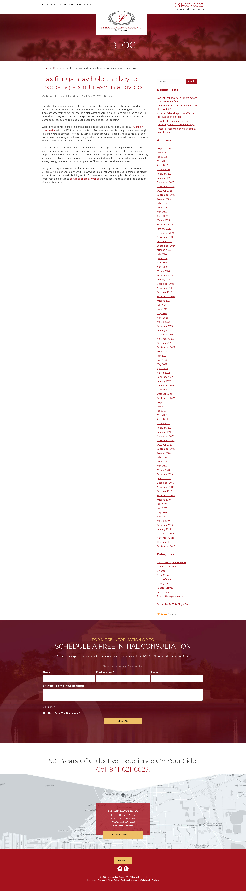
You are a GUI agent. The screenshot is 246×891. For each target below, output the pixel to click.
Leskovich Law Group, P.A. (71, 96)
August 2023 (164, 300)
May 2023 (162, 313)
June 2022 (162, 359)
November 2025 (165, 186)
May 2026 (162, 161)
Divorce (108, 96)
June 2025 (162, 207)
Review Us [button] (123, 860)
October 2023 (164, 292)
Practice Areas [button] (67, 5)
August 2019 (164, 499)
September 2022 (166, 347)
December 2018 (165, 533)
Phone (154, 672)
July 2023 (162, 304)
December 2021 (165, 385)
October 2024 (164, 241)
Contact (88, 5)
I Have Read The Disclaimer (63, 713)
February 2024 (165, 275)
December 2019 (165, 482)
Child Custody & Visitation (171, 562)
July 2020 (162, 457)
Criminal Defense (166, 566)
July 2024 (162, 254)
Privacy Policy (113, 880)
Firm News (163, 592)
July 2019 (162, 503)
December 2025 (165, 182)
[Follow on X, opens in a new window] (126, 868)
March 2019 (163, 520)
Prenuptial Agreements (170, 596)
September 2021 (166, 398)
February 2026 (165, 173)
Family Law (163, 583)
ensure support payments (84, 178)
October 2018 (164, 542)
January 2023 (164, 330)
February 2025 (165, 224)
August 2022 (164, 351)
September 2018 (166, 546)
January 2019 (164, 529)
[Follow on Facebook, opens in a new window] (119, 868)
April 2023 (162, 317)
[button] (243, 872)
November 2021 (165, 389)
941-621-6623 (189, 5)
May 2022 (162, 364)
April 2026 (162, 165)
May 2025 (162, 211)
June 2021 (162, 410)
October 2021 (164, 393)
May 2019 (162, 512)
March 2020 (163, 470)
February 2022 (165, 376)
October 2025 (164, 190)
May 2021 (162, 415)
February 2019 (165, 525)
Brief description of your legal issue (63, 685)
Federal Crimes (165, 587)
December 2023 (165, 283)
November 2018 (165, 537)
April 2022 (162, 368)
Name (46, 672)
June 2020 (162, 461)
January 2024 (164, 279)
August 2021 (164, 402)
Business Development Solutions (135, 880)
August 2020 (164, 453)
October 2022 (164, 343)
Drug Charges (164, 575)
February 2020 (165, 474)
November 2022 (165, 338)
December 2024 (165, 232)
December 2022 (165, 334)
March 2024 (163, 271)
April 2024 (162, 266)
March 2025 (163, 220)
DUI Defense (164, 579)
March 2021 (163, 423)
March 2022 (163, 372)
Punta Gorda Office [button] (123, 834)
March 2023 (163, 321)
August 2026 (164, 148)
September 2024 (166, 245)
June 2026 (162, 156)
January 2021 (164, 431)
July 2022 (162, 355)
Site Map (101, 880)
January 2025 (164, 228)
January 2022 (164, 381)
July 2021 (162, 406)
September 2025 (166, 194)
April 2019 (162, 516)
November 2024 (165, 237)
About (53, 5)
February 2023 (165, 326)
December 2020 (165, 436)
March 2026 (163, 169)
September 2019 (166, 495)
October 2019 (164, 491)
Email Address (105, 672)
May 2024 (162, 262)
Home (45, 5)
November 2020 (165, 440)
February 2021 (165, 427)
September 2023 (166, 296)
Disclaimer (49, 706)
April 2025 (162, 216)
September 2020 (166, 448)
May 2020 (162, 465)
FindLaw (155, 880)
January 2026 (164, 177)
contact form (181, 656)
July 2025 (162, 203)
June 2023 (162, 309)
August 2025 (164, 199)
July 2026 (162, 152)
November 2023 (165, 288)
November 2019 (165, 486)
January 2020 (164, 478)
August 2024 (164, 249)
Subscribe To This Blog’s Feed (173, 604)
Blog (79, 5)
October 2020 (164, 444)
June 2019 (162, 508)
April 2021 (162, 419)
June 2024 (162, 258)
